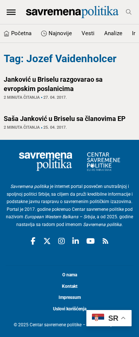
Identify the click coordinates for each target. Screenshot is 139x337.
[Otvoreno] (11, 11)
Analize (113, 33)
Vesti (88, 33)
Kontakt (69, 286)
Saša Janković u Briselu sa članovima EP (65, 118)
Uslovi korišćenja (69, 308)
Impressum (70, 297)
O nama (69, 274)
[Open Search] (128, 12)
